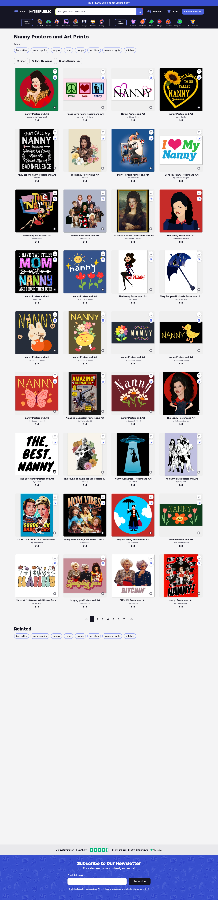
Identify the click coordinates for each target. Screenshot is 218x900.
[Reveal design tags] (54, 107)
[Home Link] (40, 11)
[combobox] (96, 11)
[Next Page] (131, 619)
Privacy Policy (103, 889)
